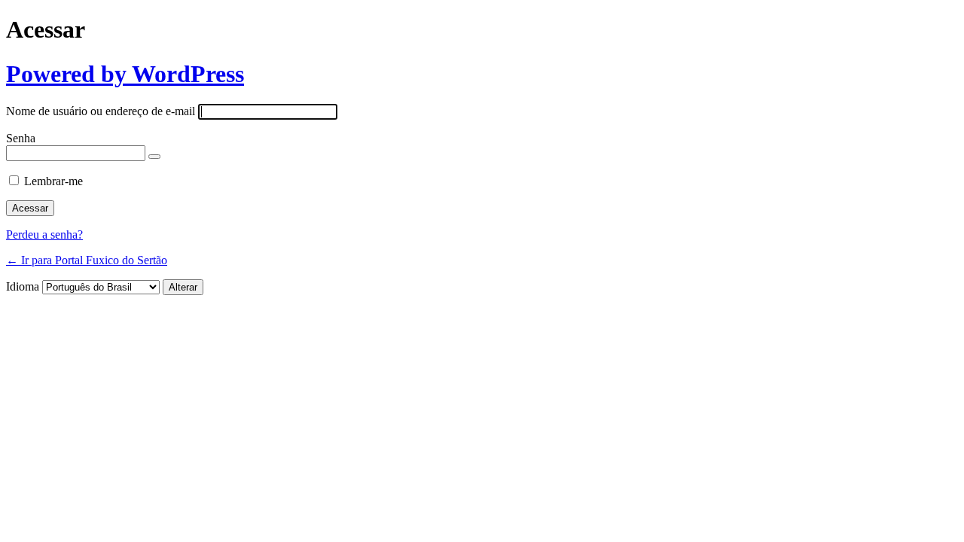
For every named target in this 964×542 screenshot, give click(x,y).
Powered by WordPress (125, 73)
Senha (20, 138)
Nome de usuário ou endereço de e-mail (100, 111)
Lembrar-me (53, 181)
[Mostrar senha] (154, 156)
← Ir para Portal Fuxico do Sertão (86, 260)
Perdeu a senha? (44, 234)
